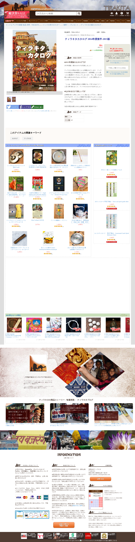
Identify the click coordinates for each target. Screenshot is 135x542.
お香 (107, 20)
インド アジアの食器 (68, 20)
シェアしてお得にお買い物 (42, 110)
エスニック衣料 (44, 20)
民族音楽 (112, 20)
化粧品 (102, 20)
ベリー (123, 20)
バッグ (91, 20)
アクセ (118, 20)
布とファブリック (33, 20)
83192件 (129, 1)
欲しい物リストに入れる (118, 68)
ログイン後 (9, 110)
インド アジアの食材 (55, 20)
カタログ (15, 138)
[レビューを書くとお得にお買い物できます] (37, 109)
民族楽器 (85, 20)
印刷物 (128, 20)
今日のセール (9, 21)
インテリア (78, 20)
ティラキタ (27, 138)
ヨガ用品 (97, 20)
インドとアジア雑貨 (21, 20)
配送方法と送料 (77, 505)
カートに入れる (112, 176)
